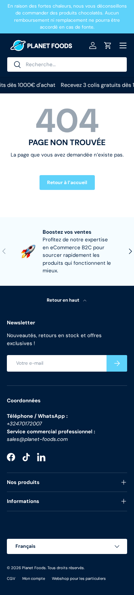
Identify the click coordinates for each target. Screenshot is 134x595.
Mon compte (33, 578)
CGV (11, 578)
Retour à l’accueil (67, 182)
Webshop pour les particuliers (79, 578)
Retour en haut (63, 300)
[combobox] (67, 64)
